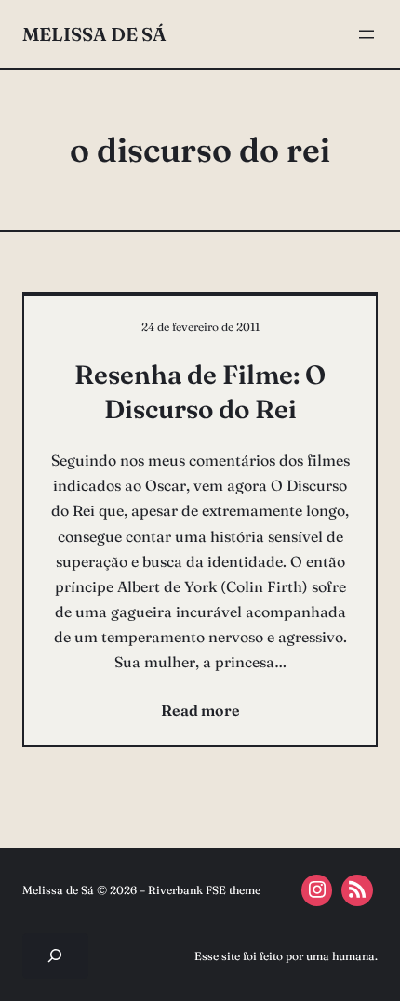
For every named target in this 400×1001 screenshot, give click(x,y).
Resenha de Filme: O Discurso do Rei (200, 391)
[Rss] (357, 890)
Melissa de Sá (94, 34)
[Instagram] (317, 890)
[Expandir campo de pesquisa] (55, 956)
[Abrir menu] (366, 34)
